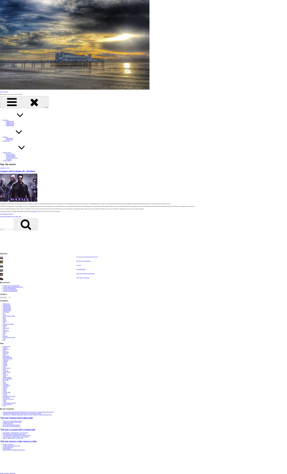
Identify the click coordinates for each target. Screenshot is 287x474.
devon (4, 369)
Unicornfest (9, 159)
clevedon (5, 365)
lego (4, 322)
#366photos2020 (7, 309)
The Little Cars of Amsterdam (83, 261)
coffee (4, 366)
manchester (5, 384)
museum (5, 325)
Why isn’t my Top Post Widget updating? (12, 421)
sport (4, 333)
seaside (4, 391)
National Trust (6, 141)
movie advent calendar (8, 324)
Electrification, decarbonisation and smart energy (14, 434)
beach (4, 350)
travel (4, 338)
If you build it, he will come (82, 277)
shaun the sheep (6, 392)
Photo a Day (6, 120)
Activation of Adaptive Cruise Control (12, 422)
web (4, 340)
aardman (5, 347)
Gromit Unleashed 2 (11, 155)
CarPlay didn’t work (8, 423)
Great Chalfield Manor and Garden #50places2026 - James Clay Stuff (19, 412)
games (4, 318)
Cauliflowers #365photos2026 (10, 291)
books (4, 314)
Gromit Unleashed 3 (11, 156)
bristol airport (6, 356)
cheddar (5, 362)
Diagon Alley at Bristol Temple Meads (85, 273)
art (3, 313)
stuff (4, 334)
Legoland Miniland (80, 269)
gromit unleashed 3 (7, 378)
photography (6, 330)
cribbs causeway (7, 368)
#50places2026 (9, 138)
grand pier (5, 374)
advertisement (6, 312)
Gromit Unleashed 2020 (11, 158)
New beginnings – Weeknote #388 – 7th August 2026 (15, 436)
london (4, 382)
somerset (5, 393)
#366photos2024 (10, 122)
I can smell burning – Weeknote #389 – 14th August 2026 (16, 435)
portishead (5, 386)
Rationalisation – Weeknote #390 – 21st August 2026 (15, 432)
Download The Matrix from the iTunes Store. (10, 216)
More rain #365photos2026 (9, 288)
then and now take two (8, 399)
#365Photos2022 (10, 124)
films (4, 317)
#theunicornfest (6, 346)
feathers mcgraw (7, 372)
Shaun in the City (10, 154)
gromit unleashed (7, 377)
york (4, 405)
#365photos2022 (7, 306)
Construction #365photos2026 (10, 289)
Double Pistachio (7, 448)
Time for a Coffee (30, 441)
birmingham (6, 352)
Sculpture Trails (6, 152)
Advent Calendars (7, 160)
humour (5, 321)
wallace (5, 401)
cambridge (5, 361)
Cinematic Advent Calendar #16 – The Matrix (17, 171)
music (4, 326)
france (4, 373)
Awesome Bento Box (8, 447)
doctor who (5, 370)
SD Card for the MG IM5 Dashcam (11, 425)
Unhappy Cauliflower (8, 444)
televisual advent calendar (9, 337)
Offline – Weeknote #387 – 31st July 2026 (13, 438)
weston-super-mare (7, 404)
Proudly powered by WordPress (7, 473)
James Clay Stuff (4, 91)
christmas (5, 364)
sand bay (5, 389)
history (4, 320)
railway (5, 388)
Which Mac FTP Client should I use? (11, 426)
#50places (5, 137)
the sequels (33, 211)
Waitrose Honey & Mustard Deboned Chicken (14, 449)
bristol (4, 354)
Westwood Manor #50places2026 (46, 412)
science (4, 332)
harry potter (5, 380)
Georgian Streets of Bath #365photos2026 (13, 287)
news (4, 329)
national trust (6, 328)
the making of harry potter (9, 396)
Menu (46, 107)
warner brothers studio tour (9, 403)
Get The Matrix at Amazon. (6, 214)
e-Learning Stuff (28, 430)
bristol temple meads (8, 358)
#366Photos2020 (10, 125)
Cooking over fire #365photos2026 (11, 285)
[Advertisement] (45, 240)
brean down (6, 353)
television (5, 336)
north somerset (6, 385)
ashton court (6, 349)
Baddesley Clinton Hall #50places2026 (42, 414)
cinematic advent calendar (9, 316)
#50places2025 (9, 139)
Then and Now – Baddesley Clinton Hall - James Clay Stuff (17, 414)
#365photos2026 (10, 121)
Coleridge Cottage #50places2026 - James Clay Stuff (15, 413)
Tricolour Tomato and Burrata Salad (11, 445)
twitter (4, 400)
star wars (5, 395)
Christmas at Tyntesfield (35, 413)
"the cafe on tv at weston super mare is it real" (87, 256)
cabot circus (6, 360)
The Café (78, 265)
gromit (4, 376)
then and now (6, 397)
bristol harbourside (7, 357)
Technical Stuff (27, 418)
